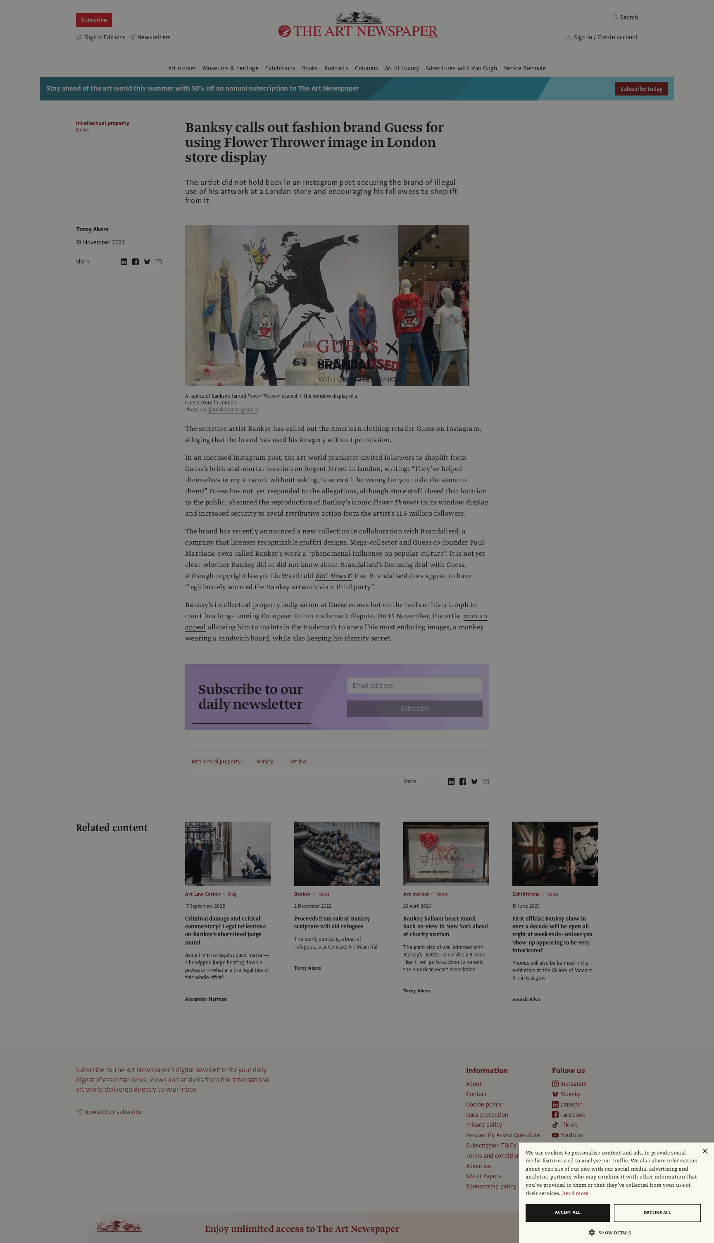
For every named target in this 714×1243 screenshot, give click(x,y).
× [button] (705, 1151)
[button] (613, 1232)
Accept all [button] (568, 1212)
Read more (575, 1193)
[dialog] (616, 1193)
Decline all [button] (657, 1213)
